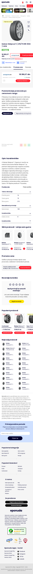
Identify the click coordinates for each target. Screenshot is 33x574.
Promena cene (18, 67)
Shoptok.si (14, 570)
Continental (4, 471)
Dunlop (19, 471)
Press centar (21, 489)
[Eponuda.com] (8, 2)
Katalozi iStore (8, 557)
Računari (4, 6)
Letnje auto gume (23, 227)
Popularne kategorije (10, 448)
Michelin (20, 466)
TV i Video (22, 6)
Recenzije (28, 67)
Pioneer (3, 466)
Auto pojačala (5, 451)
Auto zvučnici (21, 451)
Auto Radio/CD (5, 453)
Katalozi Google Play (9, 555)
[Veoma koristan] (29, 145)
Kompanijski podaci (10, 487)
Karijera (7, 493)
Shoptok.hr (18, 570)
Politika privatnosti (22, 485)
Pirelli (3, 468)
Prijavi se (15, 438)
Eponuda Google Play (9, 551)
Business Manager (16, 505)
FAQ (19, 482)
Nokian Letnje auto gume (14, 17)
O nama (8, 479)
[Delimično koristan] (25, 145)
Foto (16, 6)
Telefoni (11, 6)
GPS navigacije (21, 453)
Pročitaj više (6, 187)
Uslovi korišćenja (9, 485)
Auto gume (23, 16)
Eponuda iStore (8, 553)
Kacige (19, 455)
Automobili (7, 16)
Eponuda (3, 16)
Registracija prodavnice (16, 502)
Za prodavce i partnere (8, 490)
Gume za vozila (15, 16)
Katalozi (29, 6)
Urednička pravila (22, 487)
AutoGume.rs (19, 58)
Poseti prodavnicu (22, 81)
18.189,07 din (24, 74)
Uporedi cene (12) (7, 332)
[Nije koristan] (21, 145)
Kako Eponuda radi (9, 482)
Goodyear (20, 468)
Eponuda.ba (23, 570)
